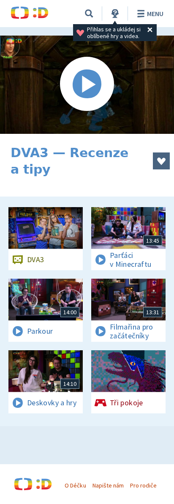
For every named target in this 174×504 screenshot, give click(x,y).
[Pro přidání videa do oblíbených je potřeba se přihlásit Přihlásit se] (161, 160)
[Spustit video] (87, 85)
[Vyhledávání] (89, 13)
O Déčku (75, 485)
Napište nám (108, 485)
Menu (155, 13)
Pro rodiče (143, 485)
